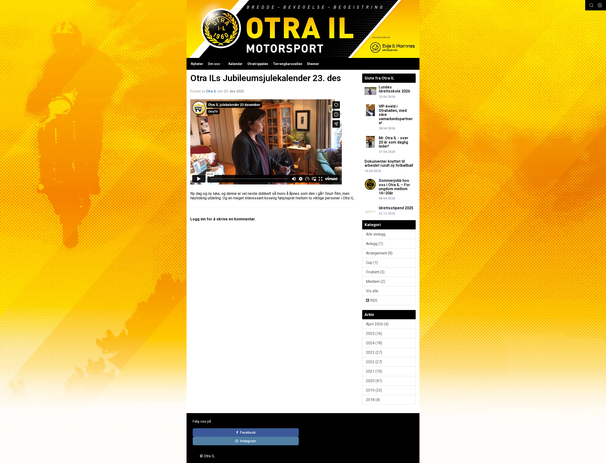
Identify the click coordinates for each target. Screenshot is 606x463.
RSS (373, 300)
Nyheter (197, 64)
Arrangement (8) (379, 253)
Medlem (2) (375, 281)
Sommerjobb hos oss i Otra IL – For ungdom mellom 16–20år (394, 186)
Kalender (235, 64)
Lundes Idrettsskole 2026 (394, 89)
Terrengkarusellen (287, 64)
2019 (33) (374, 390)
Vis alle (372, 291)
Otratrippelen (257, 64)
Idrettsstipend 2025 (396, 208)
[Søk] (591, 5)
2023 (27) (374, 352)
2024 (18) (374, 343)
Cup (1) (372, 262)
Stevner (313, 64)
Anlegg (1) (374, 243)
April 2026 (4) (377, 324)
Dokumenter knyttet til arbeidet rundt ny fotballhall (389, 163)
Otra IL (211, 91)
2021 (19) (374, 371)
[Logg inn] (600, 5)
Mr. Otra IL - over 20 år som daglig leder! (393, 142)
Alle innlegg (375, 234)
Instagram (248, 441)
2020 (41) (374, 381)
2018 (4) (373, 399)
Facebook (247, 432)
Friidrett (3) (375, 272)
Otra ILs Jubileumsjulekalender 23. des (265, 78)
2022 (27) (374, 362)
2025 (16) (374, 333)
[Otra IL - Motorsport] (303, 29)
